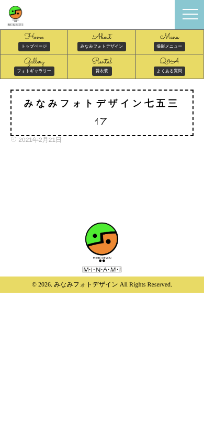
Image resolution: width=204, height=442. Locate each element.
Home (34, 40)
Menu (170, 40)
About (102, 40)
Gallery (34, 65)
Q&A (170, 65)
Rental (102, 65)
